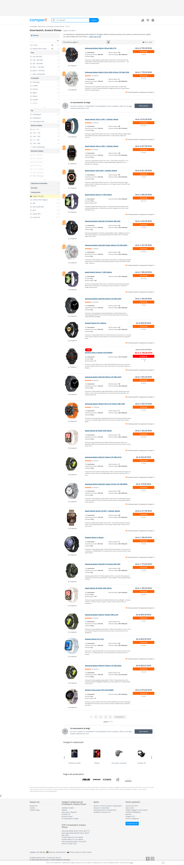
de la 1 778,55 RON (143, 72)
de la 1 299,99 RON (143, 298)
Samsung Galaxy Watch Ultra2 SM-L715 (100, 48)
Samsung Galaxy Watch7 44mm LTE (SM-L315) (103, 457)
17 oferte (143, 54)
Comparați (143, 51)
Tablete (96, 763)
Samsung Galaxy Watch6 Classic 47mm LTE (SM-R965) (106, 484)
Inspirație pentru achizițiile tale (105, 810)
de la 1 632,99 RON (143, 221)
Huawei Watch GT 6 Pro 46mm (72, 837)
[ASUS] (86, 779)
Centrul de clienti (132, 806)
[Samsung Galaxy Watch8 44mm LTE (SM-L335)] (73, 305)
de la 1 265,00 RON (143, 430)
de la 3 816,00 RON (143, 119)
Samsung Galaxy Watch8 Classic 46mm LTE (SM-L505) (106, 245)
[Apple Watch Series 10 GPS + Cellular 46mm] (73, 518)
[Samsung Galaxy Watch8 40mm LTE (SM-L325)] (73, 384)
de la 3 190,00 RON (143, 352)
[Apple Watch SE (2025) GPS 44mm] (73, 437)
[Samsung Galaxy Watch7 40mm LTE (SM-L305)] (73, 672)
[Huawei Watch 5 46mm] (73, 544)
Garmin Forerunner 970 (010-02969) (99, 690)
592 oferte (143, 125)
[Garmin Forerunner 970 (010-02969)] (73, 697)
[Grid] (112, 42)
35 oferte (143, 544)
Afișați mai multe (95, 37)
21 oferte (143, 359)
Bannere (129, 814)
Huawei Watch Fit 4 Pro (94, 639)
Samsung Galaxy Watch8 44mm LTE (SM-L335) (103, 299)
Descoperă (143, 106)
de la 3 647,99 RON (143, 146)
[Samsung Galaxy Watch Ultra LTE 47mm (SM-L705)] (73, 411)
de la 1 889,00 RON (143, 194)
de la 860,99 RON (143, 639)
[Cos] (147, 20)
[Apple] (118, 779)
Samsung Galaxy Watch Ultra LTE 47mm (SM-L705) (105, 404)
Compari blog (34, 810)
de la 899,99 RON (143, 614)
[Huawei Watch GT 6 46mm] (73, 330)
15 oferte (143, 227)
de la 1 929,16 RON (143, 404)
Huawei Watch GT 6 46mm (95, 323)
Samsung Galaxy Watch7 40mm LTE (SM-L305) (103, 665)
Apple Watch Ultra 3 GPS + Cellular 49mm (101, 119)
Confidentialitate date (37, 858)
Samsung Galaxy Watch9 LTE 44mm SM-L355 (102, 564)
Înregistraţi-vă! (132, 824)
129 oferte (143, 594)
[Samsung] (96, 779)
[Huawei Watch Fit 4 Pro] (73, 646)
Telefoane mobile (74, 763)
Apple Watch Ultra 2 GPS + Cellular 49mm (101, 146)
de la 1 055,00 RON (143, 377)
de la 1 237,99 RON (143, 245)
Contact (32, 808)
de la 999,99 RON (143, 323)
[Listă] (108, 42)
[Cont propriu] (152, 20)
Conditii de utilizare (54, 858)
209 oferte (143, 201)
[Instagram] (152, 858)
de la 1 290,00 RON (143, 588)
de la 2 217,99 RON (143, 511)
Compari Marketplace (133, 812)
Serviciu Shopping (132, 819)
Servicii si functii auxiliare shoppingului (108, 806)
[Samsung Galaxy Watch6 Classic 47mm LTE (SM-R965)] (73, 491)
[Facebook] (148, 858)
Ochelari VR (141, 763)
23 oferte (143, 645)
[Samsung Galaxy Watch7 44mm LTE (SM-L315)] (73, 464)
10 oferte (143, 672)
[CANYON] (128, 779)
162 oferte (143, 437)
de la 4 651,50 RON (143, 170)
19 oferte (143, 251)
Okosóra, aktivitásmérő (57, 852)
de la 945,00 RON (143, 457)
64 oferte (143, 152)
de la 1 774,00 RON (143, 564)
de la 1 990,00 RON (143, 272)
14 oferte (143, 410)
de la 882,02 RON (143, 665)
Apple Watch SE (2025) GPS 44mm (98, 431)
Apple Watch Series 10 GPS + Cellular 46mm (102, 511)
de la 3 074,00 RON (143, 690)
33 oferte (143, 329)
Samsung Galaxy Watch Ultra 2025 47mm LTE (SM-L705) (107, 72)
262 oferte (143, 278)
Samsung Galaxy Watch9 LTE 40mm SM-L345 (102, 221)
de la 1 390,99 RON (143, 537)
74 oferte (143, 78)
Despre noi (33, 806)
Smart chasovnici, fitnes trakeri (81, 852)
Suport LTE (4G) (69, 31)
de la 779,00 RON (143, 484)
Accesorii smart (67, 816)
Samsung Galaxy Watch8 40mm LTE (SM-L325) (103, 377)
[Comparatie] (143, 20)
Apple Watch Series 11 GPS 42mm (98, 195)
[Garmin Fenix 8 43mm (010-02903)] (73, 356)
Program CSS (130, 816)
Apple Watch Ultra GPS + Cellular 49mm (101, 170)
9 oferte (143, 696)
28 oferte (143, 383)
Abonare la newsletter (101, 808)
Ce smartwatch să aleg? (80, 102)
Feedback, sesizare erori (102, 812)
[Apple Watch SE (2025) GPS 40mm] (73, 595)
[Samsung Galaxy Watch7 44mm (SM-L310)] (73, 621)
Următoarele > (120, 717)
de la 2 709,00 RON (143, 48)
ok (58, 41)
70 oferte (143, 517)
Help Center (130, 808)
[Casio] (107, 779)
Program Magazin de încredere (137, 810)
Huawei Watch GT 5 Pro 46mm (72, 839)
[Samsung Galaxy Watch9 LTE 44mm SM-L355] (73, 571)
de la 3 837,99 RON (144, 349)
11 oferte (143, 463)
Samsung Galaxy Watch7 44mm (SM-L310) (101, 615)
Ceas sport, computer (119, 763)
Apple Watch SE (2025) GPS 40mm (98, 588)
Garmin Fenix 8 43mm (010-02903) (98, 352)
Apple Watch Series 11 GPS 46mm (98, 272)
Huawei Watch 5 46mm (94, 537)
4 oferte (143, 177)
